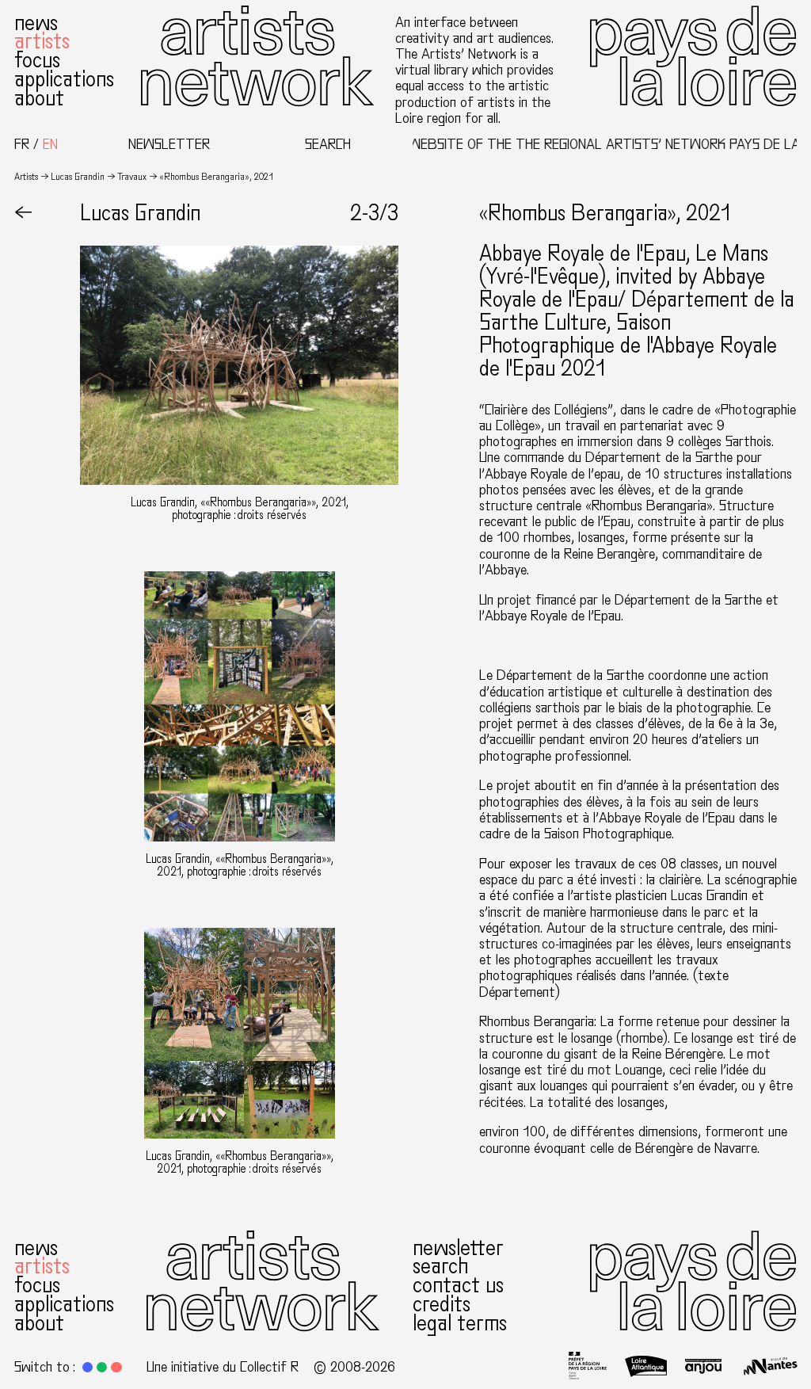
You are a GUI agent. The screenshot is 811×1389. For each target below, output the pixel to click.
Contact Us (458, 1285)
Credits (441, 1304)
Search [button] (328, 144)
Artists (42, 41)
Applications (64, 79)
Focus (37, 60)
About (39, 98)
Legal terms (460, 1323)
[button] (87, 1367)
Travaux (132, 176)
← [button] (23, 213)
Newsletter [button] (169, 144)
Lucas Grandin (78, 176)
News (36, 23)
